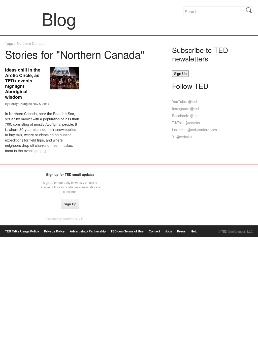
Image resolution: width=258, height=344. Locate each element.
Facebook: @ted (185, 115)
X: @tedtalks (182, 136)
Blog (24, 18)
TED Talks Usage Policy (22, 231)
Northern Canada (31, 43)
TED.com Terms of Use (127, 231)
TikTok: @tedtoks (186, 122)
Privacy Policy (54, 231)
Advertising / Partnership (88, 231)
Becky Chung (18, 103)
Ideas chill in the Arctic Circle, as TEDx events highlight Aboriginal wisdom (22, 83)
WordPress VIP (72, 218)
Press (181, 231)
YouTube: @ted (184, 101)
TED (15, 176)
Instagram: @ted (185, 108)
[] (43, 151)
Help (194, 231)
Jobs (168, 231)
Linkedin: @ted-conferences (194, 129)
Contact (154, 231)
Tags (9, 43)
